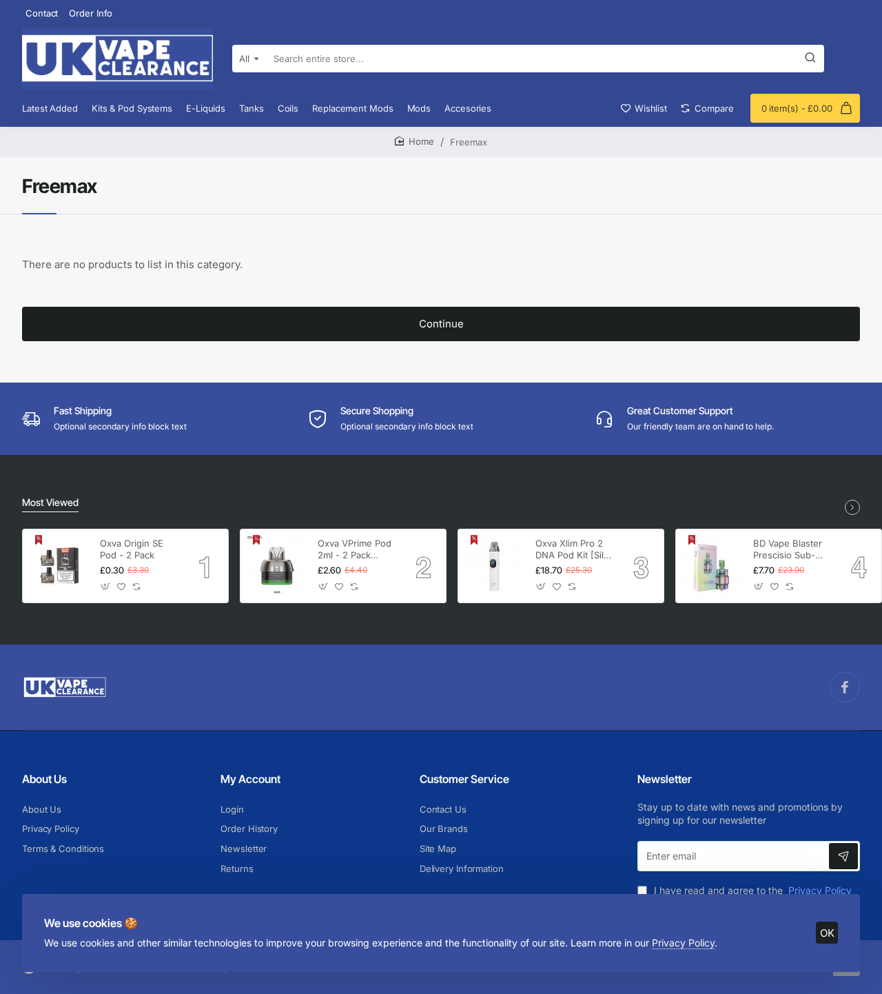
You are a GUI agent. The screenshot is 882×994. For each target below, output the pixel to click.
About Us (44, 779)
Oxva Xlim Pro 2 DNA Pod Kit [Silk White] (571, 550)
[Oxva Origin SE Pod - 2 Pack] (59, 566)
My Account (250, 779)
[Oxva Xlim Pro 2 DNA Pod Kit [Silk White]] (495, 566)
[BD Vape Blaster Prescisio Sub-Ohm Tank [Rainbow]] (712, 566)
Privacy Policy (683, 943)
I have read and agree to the (751, 890)
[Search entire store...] (810, 58)
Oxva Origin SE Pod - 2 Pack (131, 549)
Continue (441, 323)
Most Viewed (50, 502)
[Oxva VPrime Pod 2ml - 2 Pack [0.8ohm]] (277, 566)
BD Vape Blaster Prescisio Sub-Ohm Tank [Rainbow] (787, 550)
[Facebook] (845, 687)
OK (827, 933)
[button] (105, 587)
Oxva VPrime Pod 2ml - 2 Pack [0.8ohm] (354, 550)
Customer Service (464, 779)
